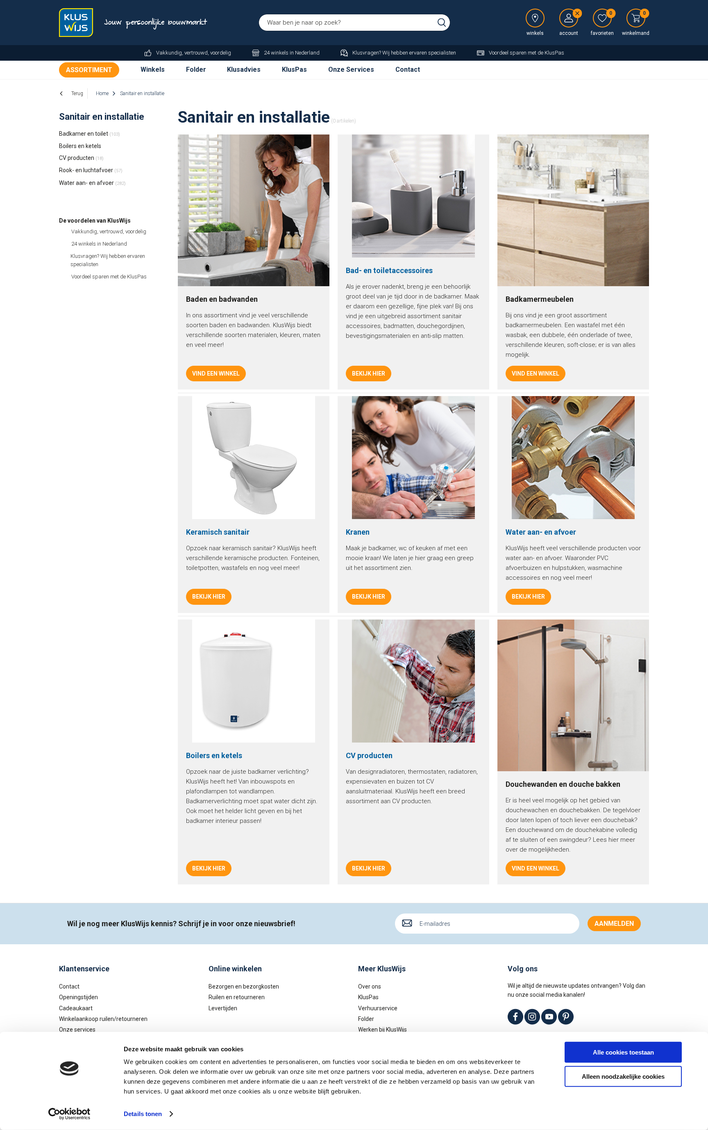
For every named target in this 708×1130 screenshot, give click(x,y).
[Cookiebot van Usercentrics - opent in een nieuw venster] (69, 1114)
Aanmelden (614, 923)
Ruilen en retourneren (237, 997)
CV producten (81, 158)
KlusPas (294, 69)
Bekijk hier (368, 373)
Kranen (358, 532)
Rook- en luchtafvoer (91, 170)
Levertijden (223, 1008)
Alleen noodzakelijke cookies (623, 1076)
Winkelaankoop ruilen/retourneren (103, 1019)
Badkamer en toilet (89, 133)
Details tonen (143, 1113)
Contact (407, 69)
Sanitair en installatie (101, 117)
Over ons (369, 986)
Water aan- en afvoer (92, 183)
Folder (196, 69)
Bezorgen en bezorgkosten (244, 986)
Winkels (153, 69)
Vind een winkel (216, 373)
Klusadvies (244, 69)
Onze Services (351, 69)
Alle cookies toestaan (623, 1052)
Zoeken (441, 22)
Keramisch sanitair (218, 532)
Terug (77, 93)
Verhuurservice (377, 1008)
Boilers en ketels (80, 146)
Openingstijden (78, 997)
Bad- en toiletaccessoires (389, 270)
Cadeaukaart (76, 1008)
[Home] (77, 22)
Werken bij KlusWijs (382, 1029)
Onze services (77, 1029)
